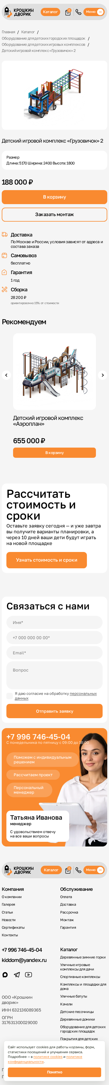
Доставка (68, 904)
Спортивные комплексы (80, 977)
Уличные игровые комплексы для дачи (77, 967)
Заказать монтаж (54, 214)
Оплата (66, 897)
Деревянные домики (77, 1019)
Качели (66, 1004)
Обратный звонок (78, 12)
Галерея (8, 904)
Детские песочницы (77, 1012)
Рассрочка (69, 912)
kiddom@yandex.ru (24, 960)
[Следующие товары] (103, 375)
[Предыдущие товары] (6, 375)
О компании (12, 897)
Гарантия (68, 928)
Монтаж (67, 920)
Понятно (54, 1072)
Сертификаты (13, 928)
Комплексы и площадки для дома (83, 986)
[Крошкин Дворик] (21, 12)
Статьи (7, 912)
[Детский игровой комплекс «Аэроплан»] (54, 371)
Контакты (10, 935)
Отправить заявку (54, 711)
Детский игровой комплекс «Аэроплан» (48, 420)
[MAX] (5, 974)
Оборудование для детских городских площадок (83, 1029)
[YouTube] (28, 974)
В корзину (54, 197)
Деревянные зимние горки (83, 957)
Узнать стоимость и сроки (46, 560)
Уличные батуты (73, 996)
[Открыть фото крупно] (55, 95)
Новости (9, 920)
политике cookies (47, 1057)
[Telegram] (16, 974)
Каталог (50, 11)
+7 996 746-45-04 (22, 949)
